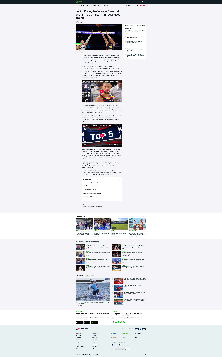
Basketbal (78, 9)
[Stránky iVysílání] (137, 334)
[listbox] (122, 349)
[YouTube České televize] (141, 329)
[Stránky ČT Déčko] (113, 337)
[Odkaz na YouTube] (121, 322)
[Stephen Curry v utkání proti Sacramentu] (99, 37)
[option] (117, 349)
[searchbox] (132, 2)
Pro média (94, 333)
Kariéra (93, 342)
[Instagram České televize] (136, 329)
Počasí (77, 342)
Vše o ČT (77, 348)
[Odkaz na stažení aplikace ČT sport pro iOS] (79, 322)
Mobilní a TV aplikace (80, 346)
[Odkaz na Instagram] (113, 322)
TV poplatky (78, 337)
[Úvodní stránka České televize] (82, 329)
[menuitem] (78, 5)
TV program (78, 333)
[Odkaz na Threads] (124, 322)
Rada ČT (94, 341)
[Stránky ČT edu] (136, 337)
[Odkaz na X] (119, 322)
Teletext (77, 339)
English (84, 354)
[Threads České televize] (145, 329)
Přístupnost (97, 354)
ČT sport (77, 21)
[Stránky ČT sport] (125, 334)
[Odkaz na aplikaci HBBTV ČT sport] (94, 322)
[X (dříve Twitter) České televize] (143, 329)
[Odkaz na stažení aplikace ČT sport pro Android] (86, 322)
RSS (145, 354)
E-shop (77, 344)
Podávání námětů (95, 344)
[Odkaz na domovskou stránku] (81, 2)
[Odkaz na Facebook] (116, 322)
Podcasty (77, 341)
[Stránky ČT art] (124, 337)
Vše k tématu (143, 216)
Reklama (94, 335)
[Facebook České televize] (138, 329)
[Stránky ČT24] (113, 334)
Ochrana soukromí (90, 354)
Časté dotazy (95, 346)
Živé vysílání (78, 335)
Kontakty (94, 348)
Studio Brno (94, 337)
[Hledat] (138, 2)
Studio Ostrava (95, 339)
